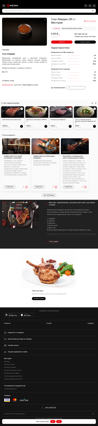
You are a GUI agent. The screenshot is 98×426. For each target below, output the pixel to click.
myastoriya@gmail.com (10, 388)
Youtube (49, 323)
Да (53, 421)
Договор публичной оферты (12, 373)
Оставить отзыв (39, 298)
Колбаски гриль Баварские (58, 119)
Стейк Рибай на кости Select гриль (11, 119)
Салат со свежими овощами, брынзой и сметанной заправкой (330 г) (85, 121)
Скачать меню (85, 42)
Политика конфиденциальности (13, 376)
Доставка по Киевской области (12, 370)
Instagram (91, 323)
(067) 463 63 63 (50, 408)
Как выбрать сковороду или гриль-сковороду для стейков (73, 157)
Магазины (7, 361)
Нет (59, 421)
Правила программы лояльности (13, 379)
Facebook (7, 323)
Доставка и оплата (9, 364)
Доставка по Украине (10, 367)
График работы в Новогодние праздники (44, 157)
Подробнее (9, 187)
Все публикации (49, 195)
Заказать (62, 42)
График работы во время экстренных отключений (13, 157)
